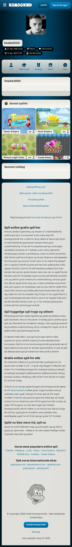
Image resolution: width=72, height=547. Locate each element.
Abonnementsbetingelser (36, 206)
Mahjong (19, 450)
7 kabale (9, 450)
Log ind (43, 5)
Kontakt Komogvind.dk (36, 524)
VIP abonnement (15, 390)
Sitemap (36, 532)
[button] (65, 67)
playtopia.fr (43, 468)
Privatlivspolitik (36, 200)
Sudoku (35, 454)
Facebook (46, 217)
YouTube (35, 217)
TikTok (58, 217)
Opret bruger (60, 5)
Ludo (29, 450)
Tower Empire (48, 454)
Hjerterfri (61, 450)
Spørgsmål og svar (36, 187)
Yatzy (36, 450)
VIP (50, 416)
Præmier (18, 398)
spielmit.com (53, 465)
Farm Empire (47, 450)
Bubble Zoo (23, 454)
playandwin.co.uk (36, 465)
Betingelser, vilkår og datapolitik (36, 193)
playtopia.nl (29, 468)
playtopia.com (18, 465)
